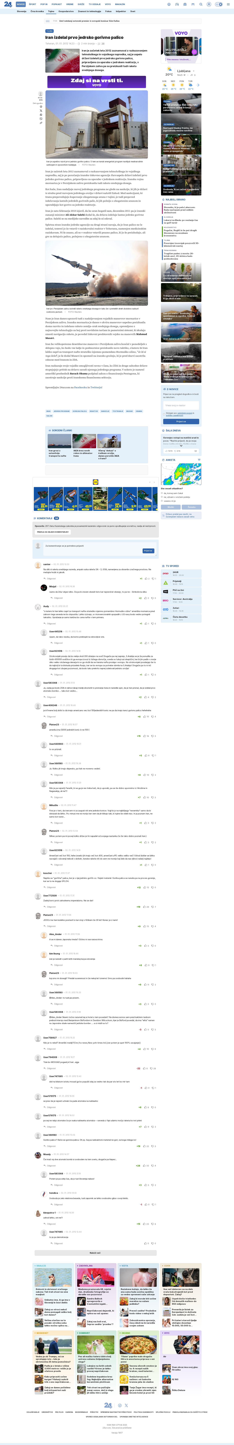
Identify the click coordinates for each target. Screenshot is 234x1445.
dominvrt (84, 1333)
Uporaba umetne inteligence (134, 1417)
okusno (126, 1333)
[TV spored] (185, 4)
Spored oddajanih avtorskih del (102, 1417)
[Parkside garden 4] (56, 499)
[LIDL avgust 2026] (96, 482)
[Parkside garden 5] (71, 499)
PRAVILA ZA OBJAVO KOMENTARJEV (53, 532)
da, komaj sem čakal (173, 493)
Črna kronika (37, 11)
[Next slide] (154, 482)
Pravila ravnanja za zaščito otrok (190, 1412)
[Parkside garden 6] (85, 499)
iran (48, 411)
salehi (49, 416)
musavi (129, 411)
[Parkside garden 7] (100, 499)
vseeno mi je (170, 501)
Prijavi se (148, 551)
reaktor (94, 411)
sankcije (105, 411)
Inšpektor (121, 11)
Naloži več (95, 1253)
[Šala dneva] (195, 451)
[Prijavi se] (209, 4)
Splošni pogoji (163, 1412)
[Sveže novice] (47, 21)
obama (139, 411)
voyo (166, 1333)
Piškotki (94, 1412)
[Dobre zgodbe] (169, 4)
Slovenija (21, 11)
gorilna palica (80, 411)
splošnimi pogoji (185, 413)
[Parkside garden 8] (115, 499)
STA (41, 100)
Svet (132, 11)
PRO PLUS (59, 1412)
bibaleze (41, 1266)
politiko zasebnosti (174, 415)
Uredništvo (47, 1412)
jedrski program (61, 411)
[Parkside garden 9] (130, 499)
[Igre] (177, 4)
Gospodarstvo (66, 11)
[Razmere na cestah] (193, 4)
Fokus (108, 11)
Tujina (51, 11)
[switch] (219, 4)
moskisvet (42, 1333)
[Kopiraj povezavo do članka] (41, 123)
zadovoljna (85, 1266)
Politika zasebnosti (144, 1412)
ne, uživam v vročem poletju (177, 497)
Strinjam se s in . (180, 414)
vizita (125, 1266)
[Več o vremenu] (197, 85)
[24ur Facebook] (120, 1405)
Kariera (69, 1412)
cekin (167, 1266)
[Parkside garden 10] (145, 499)
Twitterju (96, 387)
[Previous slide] (150, 482)
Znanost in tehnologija (89, 11)
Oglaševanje (33, 1412)
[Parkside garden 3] (41, 499)
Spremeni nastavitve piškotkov (116, 1412)
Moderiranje (81, 1412)
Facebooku (80, 387)
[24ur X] (126, 1405)
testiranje (118, 411)
